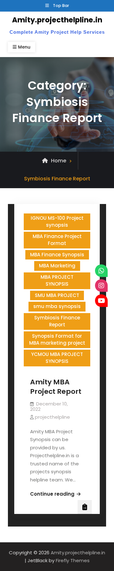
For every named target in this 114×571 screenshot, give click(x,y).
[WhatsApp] (101, 270)
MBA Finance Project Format (57, 240)
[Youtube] (101, 300)
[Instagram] (101, 285)
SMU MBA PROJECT (57, 295)
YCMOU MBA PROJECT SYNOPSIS (57, 358)
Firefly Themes (73, 560)
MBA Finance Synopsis (57, 254)
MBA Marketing (57, 265)
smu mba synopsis (57, 306)
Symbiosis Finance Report (57, 321)
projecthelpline (52, 417)
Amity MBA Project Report (55, 387)
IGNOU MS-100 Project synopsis (57, 222)
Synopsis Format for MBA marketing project (57, 340)
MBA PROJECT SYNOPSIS (57, 281)
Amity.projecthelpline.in (57, 20)
